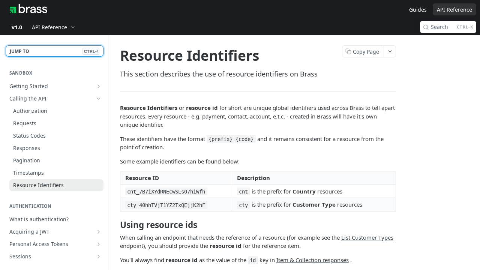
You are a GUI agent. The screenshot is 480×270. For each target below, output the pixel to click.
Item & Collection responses (312, 260)
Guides (418, 9)
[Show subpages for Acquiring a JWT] (99, 232)
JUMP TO (54, 51)
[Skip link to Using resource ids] (115, 225)
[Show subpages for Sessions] (99, 257)
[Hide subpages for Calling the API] (99, 99)
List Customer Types (367, 237)
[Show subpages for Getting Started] (99, 86)
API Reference (454, 9)
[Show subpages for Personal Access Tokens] (99, 244)
